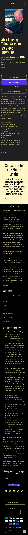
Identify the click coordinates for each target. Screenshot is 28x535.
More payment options (14, 86)
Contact (5, 309)
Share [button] (5, 152)
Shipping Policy (8, 313)
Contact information (20, 532)
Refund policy (19, 527)
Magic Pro (11, 527)
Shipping (3, 59)
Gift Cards (6, 302)
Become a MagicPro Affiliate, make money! (14, 297)
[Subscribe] (23, 199)
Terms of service (19, 530)
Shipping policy (9, 532)
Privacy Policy (7, 317)
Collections (6, 321)
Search (5, 305)
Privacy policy (9, 530)
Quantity (3, 67)
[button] (4, 3)
